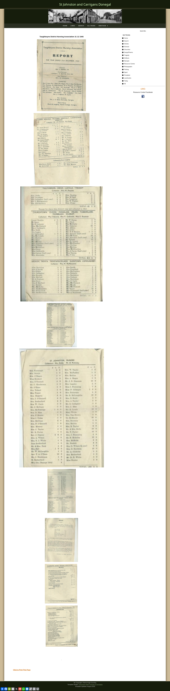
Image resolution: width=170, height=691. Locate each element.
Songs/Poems (128, 52)
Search (81, 25)
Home (65, 25)
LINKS (143, 89)
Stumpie (126, 61)
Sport (126, 72)
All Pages (91, 25)
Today (126, 81)
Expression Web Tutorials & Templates (91, 684)
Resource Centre (129, 63)
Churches (127, 49)
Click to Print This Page (21, 670)
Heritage (102, 25)
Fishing (126, 69)
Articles (126, 44)
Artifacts (126, 58)
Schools (126, 46)
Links (73, 25)
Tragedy (126, 55)
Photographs (128, 66)
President (127, 75)
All (125, 83)
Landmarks (127, 78)
